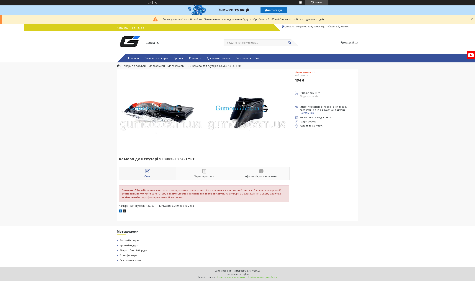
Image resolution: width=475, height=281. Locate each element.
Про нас (178, 58)
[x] (124, 211)
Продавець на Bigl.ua (237, 274)
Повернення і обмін (247, 58)
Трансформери (128, 255)
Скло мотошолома (130, 260)
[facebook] (120, 211)
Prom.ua (256, 270)
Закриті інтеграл (129, 240)
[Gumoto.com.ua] (129, 42)
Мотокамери (156, 66)
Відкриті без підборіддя (134, 250)
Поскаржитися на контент (231, 277)
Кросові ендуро (129, 245)
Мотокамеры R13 (178, 66)
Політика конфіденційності (263, 277)
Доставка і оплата (218, 58)
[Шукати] (289, 42)
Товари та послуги (156, 58)
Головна (133, 58)
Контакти (195, 58)
